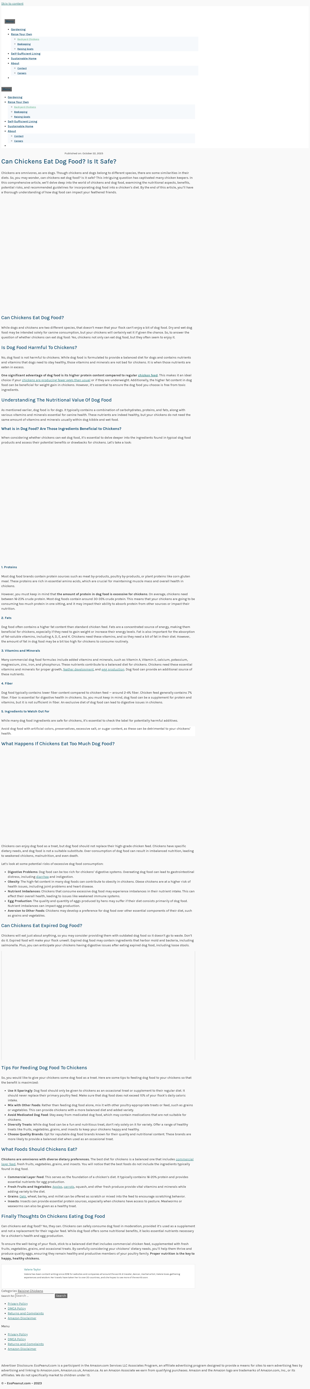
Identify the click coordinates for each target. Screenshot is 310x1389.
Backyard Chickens (28, 39)
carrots (69, 1187)
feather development (78, 669)
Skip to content (12, 3)
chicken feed (148, 375)
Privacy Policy (18, 1303)
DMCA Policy (17, 1308)
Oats (23, 1196)
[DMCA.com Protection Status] (155, 1357)
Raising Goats (25, 48)
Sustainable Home (23, 58)
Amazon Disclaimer (22, 1318)
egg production (113, 669)
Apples (57, 1187)
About (15, 63)
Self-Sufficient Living (25, 53)
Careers (21, 73)
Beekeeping (24, 44)
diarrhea (42, 877)
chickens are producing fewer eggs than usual (56, 380)
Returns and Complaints (26, 1313)
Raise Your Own (21, 34)
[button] (155, 1326)
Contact (22, 68)
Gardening (18, 29)
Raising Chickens (30, 1291)
